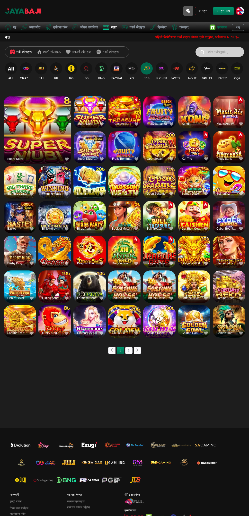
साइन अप (223, 11)
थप (238, 27)
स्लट (114, 27)
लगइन (203, 11)
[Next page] (137, 350)
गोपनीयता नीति (18, 514)
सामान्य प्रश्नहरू (76, 501)
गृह (14, 27)
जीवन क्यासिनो (89, 27)
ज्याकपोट (34, 27)
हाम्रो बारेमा (16, 501)
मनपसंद (37, 121)
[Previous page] (112, 350)
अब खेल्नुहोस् (37, 132)
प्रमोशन (222, 27)
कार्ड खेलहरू (137, 27)
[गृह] (23, 11)
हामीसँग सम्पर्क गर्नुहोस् (78, 507)
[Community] (188, 11)
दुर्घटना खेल (60, 27)
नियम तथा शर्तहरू (19, 508)
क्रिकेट (162, 27)
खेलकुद (183, 27)
